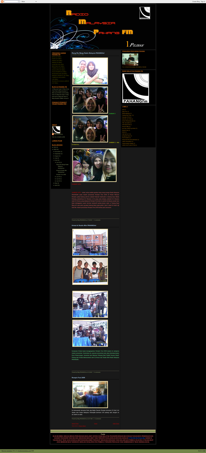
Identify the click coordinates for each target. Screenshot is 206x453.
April (56, 185)
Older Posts (116, 423)
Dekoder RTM (126, 117)
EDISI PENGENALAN (128, 121)
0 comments (97, 372)
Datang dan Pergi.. (127, 115)
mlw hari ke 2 (125, 134)
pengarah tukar (126, 136)
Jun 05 (58, 162)
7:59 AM (90, 220)
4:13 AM (90, 372)
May (56, 183)
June (56, 160)
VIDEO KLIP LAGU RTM (128, 145)
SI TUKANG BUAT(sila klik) (136, 438)
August (57, 156)
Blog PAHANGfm (58, 134)
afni (123, 109)
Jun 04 (58, 176)
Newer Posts (75, 423)
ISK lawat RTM (126, 124)
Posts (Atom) (82, 426)
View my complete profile (58, 137)
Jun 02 (58, 181)
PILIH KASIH (125, 137)
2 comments (97, 220)
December (57, 151)
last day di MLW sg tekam (129, 128)
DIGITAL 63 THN (126, 119)
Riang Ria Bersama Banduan (130, 139)
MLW (123, 132)
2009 (55, 149)
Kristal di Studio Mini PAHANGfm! (84, 225)
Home (95, 423)
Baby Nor (124, 111)
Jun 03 (58, 178)
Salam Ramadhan (127, 141)
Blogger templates (7, 450)
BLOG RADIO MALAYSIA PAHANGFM (71, 8)
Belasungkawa (126, 113)
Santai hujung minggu (128, 143)
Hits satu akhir (126, 122)
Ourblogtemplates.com (24, 450)
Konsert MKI (125, 126)
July (56, 158)
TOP (204, 450)
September (58, 153)
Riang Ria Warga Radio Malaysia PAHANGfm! (62, 166)
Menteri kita (125, 130)
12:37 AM (90, 418)
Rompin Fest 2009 (61, 174)
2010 (55, 147)
